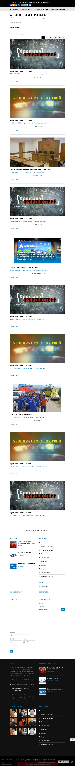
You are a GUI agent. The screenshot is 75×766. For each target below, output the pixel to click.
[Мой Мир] (16, 5)
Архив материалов (47, 576)
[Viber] (22, 5)
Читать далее (15, 81)
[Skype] (27, 5)
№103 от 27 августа (29, 9)
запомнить (44, 609)
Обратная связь (45, 2)
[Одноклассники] (13, 5)
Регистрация (17, 2)
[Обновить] (35, 633)
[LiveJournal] (19, 5)
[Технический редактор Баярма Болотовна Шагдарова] (13, 713)
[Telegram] (30, 5)
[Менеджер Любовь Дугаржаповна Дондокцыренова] (23, 713)
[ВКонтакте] (11, 5)
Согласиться (63, 762)
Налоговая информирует (47, 9)
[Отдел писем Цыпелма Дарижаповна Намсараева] (32, 713)
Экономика (44, 554)
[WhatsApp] (24, 5)
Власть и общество (47, 546)
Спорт (43, 569)
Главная (12, 34)
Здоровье (44, 565)
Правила (37, 2)
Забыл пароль (49, 612)
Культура (44, 561)
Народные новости (28, 2)
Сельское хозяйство (47, 550)
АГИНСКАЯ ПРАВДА (28, 15)
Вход (11, 2)
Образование (45, 558)
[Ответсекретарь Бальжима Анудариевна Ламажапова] (23, 722)
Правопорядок (45, 572)
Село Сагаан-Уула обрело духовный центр (26, 542)
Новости (44, 543)
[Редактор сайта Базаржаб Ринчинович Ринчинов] (13, 722)
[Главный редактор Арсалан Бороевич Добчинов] (32, 722)
